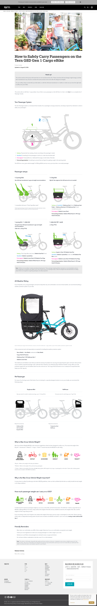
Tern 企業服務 (48, 583)
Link (25, 568)
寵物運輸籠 (47, 567)
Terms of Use (7, 603)
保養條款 (26, 586)
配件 (24, 7)
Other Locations (70, 2)
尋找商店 (30, 7)
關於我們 (47, 579)
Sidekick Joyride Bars (27, 256)
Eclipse (26, 567)
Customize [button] (72, 602)
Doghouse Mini (31, 389)
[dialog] (82, 599)
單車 (19, 7)
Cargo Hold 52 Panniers (22, 354)
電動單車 (6, 564)
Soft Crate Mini (20, 427)
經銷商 (6, 579)
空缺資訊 (47, 585)
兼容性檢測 (27, 588)
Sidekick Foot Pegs (40, 258)
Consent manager (20, 603)
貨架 (46, 571)
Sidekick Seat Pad (39, 253)
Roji (25, 571)
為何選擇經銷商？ (8, 582)
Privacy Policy (13, 603)
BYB (25, 565)
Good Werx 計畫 (48, 582)
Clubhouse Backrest (60, 207)
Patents (40, 603)
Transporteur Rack (54, 426)
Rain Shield (40, 352)
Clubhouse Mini (20, 426)
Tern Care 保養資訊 (29, 581)
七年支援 (26, 582)
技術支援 (42, 7)
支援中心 (27, 579)
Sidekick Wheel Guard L (69, 213)
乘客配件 (47, 565)
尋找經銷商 (6, 581)
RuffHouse (65, 389)
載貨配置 (47, 568)
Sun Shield (27, 352)
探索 (36, 7)
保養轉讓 (26, 585)
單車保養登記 (27, 583)
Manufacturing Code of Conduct (32, 603)
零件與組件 (47, 574)
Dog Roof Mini (20, 429)
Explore (8, 11)
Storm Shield (20, 352)
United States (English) (57, 2)
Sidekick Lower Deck (63, 211)
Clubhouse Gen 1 (72, 207)
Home (4, 11)
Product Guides (14, 11)
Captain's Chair (59, 252)
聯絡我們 (26, 589)
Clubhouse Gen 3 (67, 205)
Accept (91, 602)
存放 (46, 572)
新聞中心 (47, 581)
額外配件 (47, 575)
